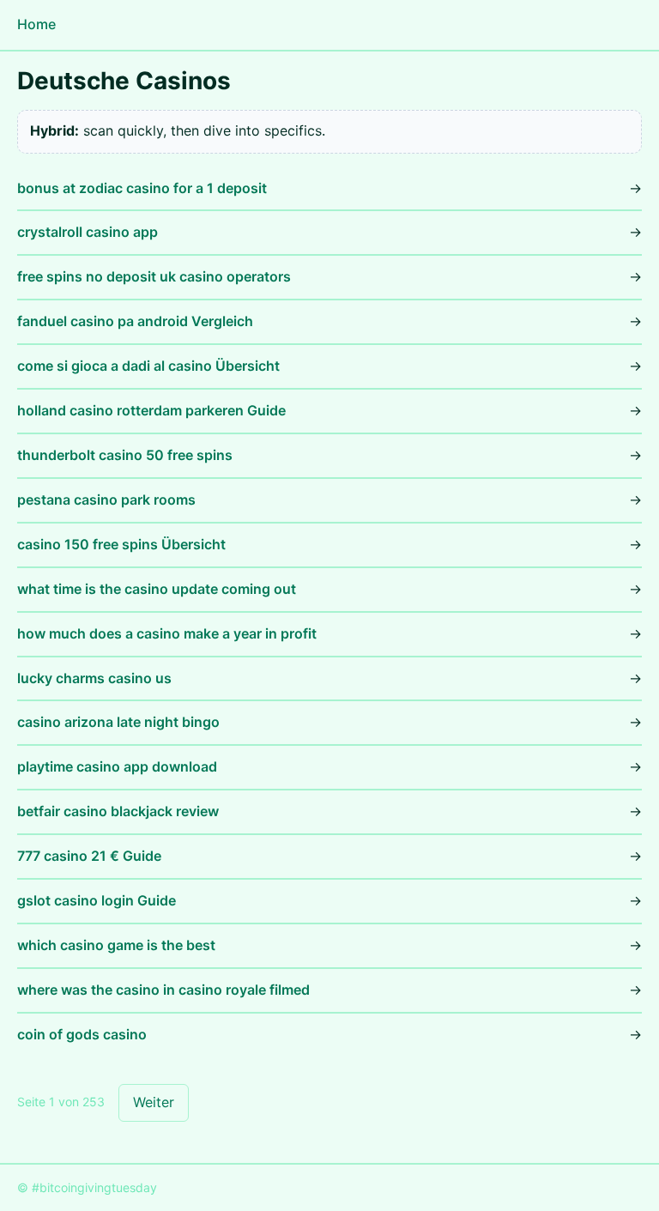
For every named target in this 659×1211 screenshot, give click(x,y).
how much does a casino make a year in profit (167, 633)
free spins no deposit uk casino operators (154, 276)
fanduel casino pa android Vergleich (135, 321)
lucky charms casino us (94, 678)
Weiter (153, 1102)
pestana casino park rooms (106, 499)
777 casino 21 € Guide (89, 855)
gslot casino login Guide (96, 900)
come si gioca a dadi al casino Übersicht (148, 365)
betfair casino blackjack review (118, 811)
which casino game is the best (116, 945)
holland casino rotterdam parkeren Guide (151, 410)
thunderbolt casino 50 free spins (125, 454)
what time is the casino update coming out (156, 588)
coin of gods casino (82, 1034)
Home (36, 24)
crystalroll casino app (87, 231)
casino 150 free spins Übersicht (121, 544)
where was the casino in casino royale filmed (163, 989)
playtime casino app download (117, 766)
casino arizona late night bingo (118, 721)
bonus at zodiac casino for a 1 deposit (142, 188)
